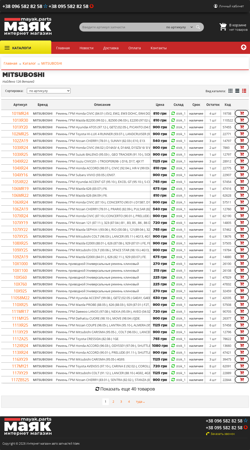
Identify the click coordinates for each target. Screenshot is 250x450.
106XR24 (20, 202)
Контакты (159, 48)
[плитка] (230, 91)
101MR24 (20, 113)
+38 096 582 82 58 (22, 6)
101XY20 (20, 127)
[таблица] (236, 91)
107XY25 (20, 236)
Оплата (134, 48)
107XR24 (20, 216)
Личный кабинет (231, 6)
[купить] (242, 113)
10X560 (20, 277)
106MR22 (20, 195)
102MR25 (20, 134)
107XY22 (20, 229)
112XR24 (20, 345)
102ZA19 (20, 140)
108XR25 (20, 243)
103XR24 (20, 147)
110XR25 (20, 304)
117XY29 (20, 373)
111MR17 (20, 311)
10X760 (20, 284)
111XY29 (20, 332)
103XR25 (20, 154)
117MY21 (20, 366)
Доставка (111, 48)
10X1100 (20, 270)
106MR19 (20, 188)
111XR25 (20, 325)
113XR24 (20, 352)
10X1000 (20, 263)
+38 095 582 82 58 (69, 6)
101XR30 (20, 120)
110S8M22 (20, 297)
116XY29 (20, 359)
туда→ (140, 402)
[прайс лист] (243, 91)
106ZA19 (20, 209)
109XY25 (20, 250)
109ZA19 (20, 257)
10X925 (20, 291)
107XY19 (20, 222)
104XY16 (20, 175)
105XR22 (20, 181)
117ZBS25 (20, 379)
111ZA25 (20, 338)
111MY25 (20, 318)
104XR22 (20, 161)
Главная (63, 48)
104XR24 (20, 168)
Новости (87, 48)
